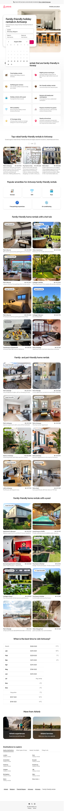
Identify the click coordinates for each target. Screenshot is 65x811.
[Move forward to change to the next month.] (26, 41)
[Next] (35, 143)
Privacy (29, 808)
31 (11, 64)
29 (27, 61)
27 (20, 61)
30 (8, 64)
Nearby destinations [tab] (8, 750)
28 (23, 61)
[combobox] (20, 32)
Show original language (45, 2)
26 (17, 61)
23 (8, 61)
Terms (34, 808)
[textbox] (13, 37)
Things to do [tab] (45, 750)
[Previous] (29, 143)
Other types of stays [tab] (21, 750)
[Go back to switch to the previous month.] (8, 41)
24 (11, 61)
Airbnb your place (54, 6)
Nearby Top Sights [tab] (34, 750)
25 (14, 61)
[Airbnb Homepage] (7, 6)
